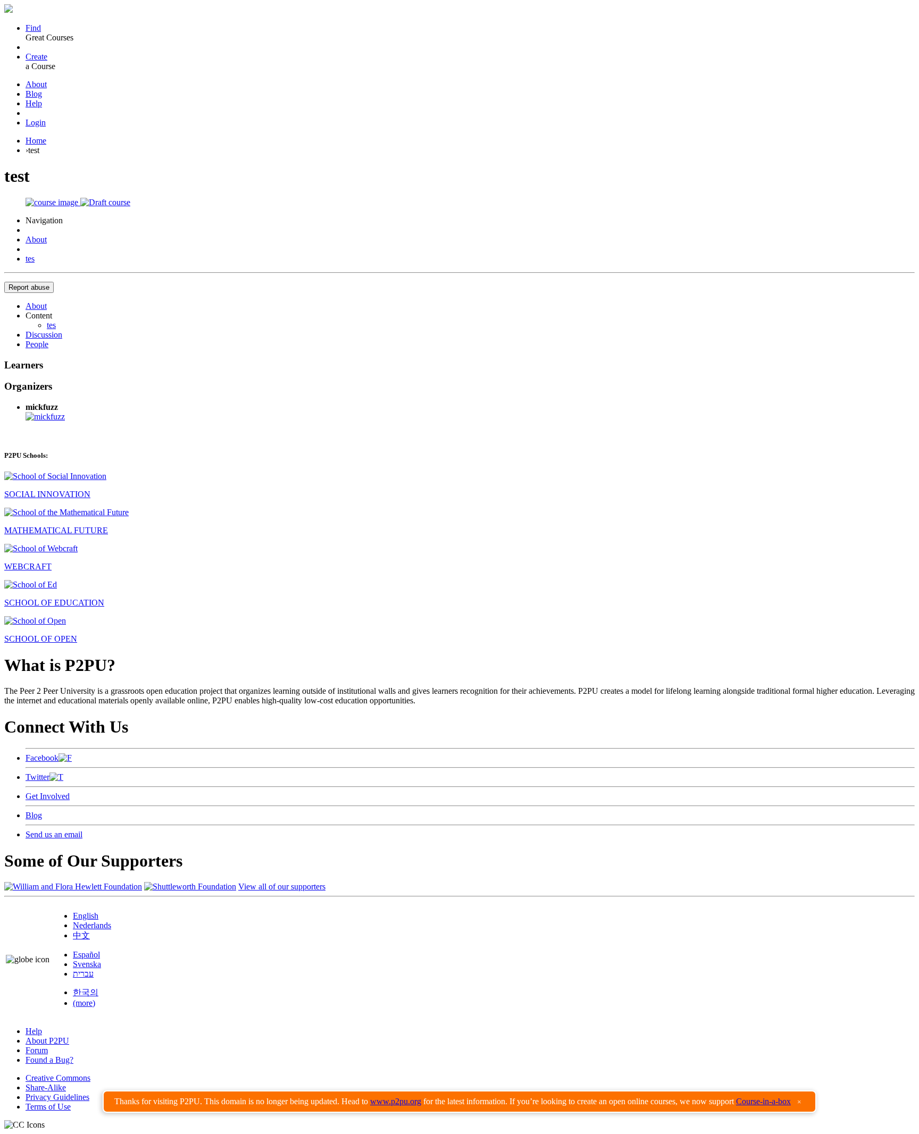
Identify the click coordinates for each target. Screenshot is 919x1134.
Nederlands (92, 925)
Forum (37, 1050)
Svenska (87, 964)
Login (36, 122)
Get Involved (48, 796)
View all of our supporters (281, 886)
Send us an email (54, 834)
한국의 (85, 992)
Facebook (42, 757)
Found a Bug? (49, 1059)
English (85, 915)
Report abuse (29, 287)
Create (36, 56)
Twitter (37, 777)
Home (36, 140)
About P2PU (47, 1040)
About (36, 84)
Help (34, 103)
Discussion (44, 334)
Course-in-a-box (763, 1101)
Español (86, 954)
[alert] (459, 1101)
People (37, 344)
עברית (83, 973)
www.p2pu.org (395, 1101)
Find (33, 27)
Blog (34, 93)
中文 (81, 935)
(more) (84, 1002)
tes (30, 258)
